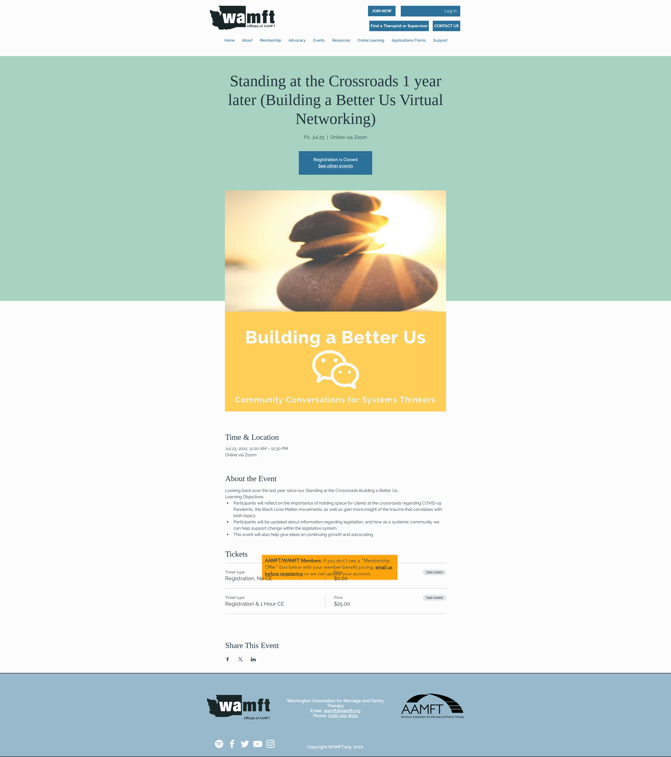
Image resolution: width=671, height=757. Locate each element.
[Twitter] (244, 743)
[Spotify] (219, 743)
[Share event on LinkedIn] (253, 659)
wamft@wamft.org (342, 710)
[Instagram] (270, 743)
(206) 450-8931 (343, 715)
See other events (335, 165)
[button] (409, 38)
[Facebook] (231, 743)
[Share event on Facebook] (227, 659)
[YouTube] (257, 743)
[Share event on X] (240, 659)
